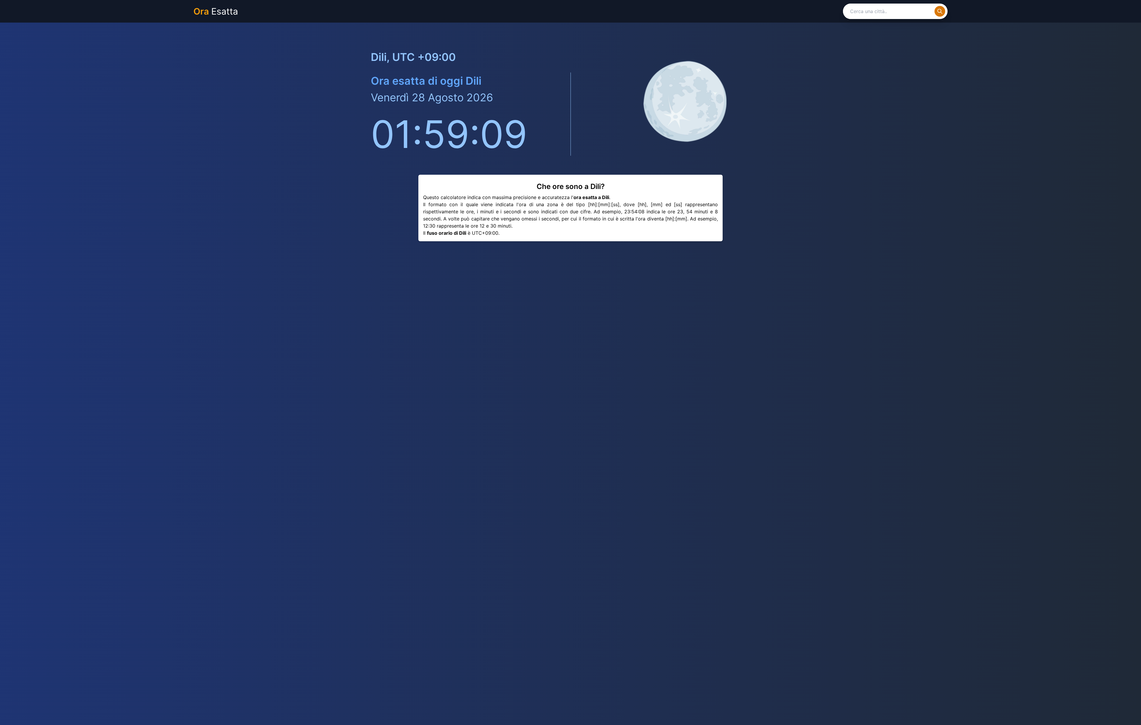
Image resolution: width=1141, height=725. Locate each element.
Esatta (215, 11)
